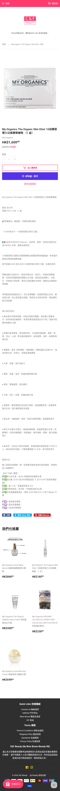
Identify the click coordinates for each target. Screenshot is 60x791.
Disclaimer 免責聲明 (30, 738)
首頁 (4, 44)
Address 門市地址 (30, 713)
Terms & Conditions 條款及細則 (30, 730)
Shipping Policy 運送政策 (30, 734)
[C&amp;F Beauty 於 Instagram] (31, 768)
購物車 (55, 3)
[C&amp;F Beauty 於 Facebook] (27, 768)
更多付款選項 (30, 184)
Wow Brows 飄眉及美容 (30, 716)
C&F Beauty (22, 775)
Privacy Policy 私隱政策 (30, 741)
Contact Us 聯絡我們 (30, 709)
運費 (14, 147)
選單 (7, 3)
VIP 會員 (30, 720)
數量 (4, 154)
